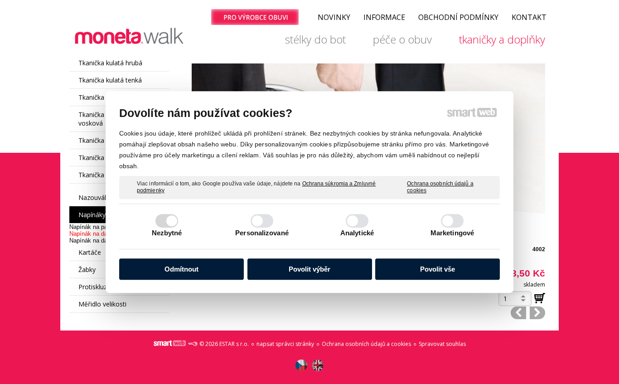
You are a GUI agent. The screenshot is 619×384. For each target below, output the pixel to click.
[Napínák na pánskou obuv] (518, 312)
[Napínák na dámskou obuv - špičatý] (537, 312)
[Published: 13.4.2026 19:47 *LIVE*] (192, 344)
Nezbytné (167, 233)
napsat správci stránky (285, 344)
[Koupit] (539, 298)
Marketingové (452, 233)
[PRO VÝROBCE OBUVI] (254, 17)
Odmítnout (181, 269)
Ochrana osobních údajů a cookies (440, 187)
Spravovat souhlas (442, 344)
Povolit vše (437, 269)
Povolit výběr (309, 269)
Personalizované (262, 233)
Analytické (357, 233)
